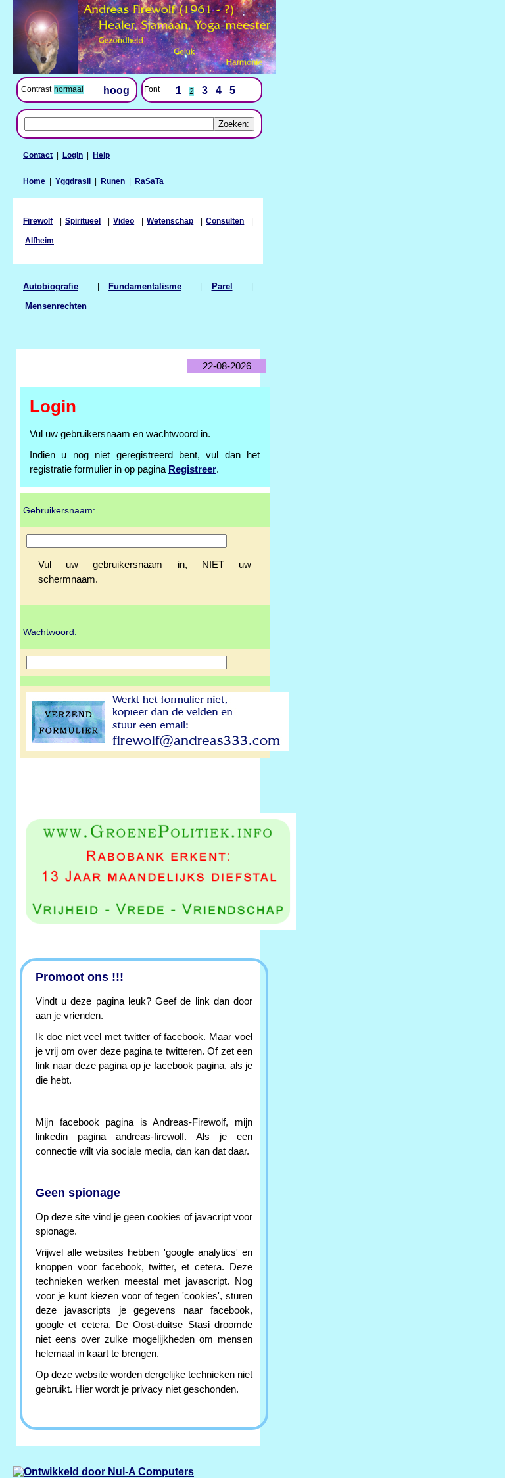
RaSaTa (149, 181)
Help (101, 155)
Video (123, 221)
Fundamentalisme (144, 286)
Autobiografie (50, 286)
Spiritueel (83, 221)
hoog (116, 90)
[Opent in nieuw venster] (138, 872)
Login (72, 155)
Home (34, 181)
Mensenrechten (56, 306)
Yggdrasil (73, 181)
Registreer (192, 469)
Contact (38, 155)
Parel (222, 286)
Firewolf (38, 221)
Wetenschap (170, 221)
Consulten (225, 221)
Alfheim (39, 240)
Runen (113, 181)
